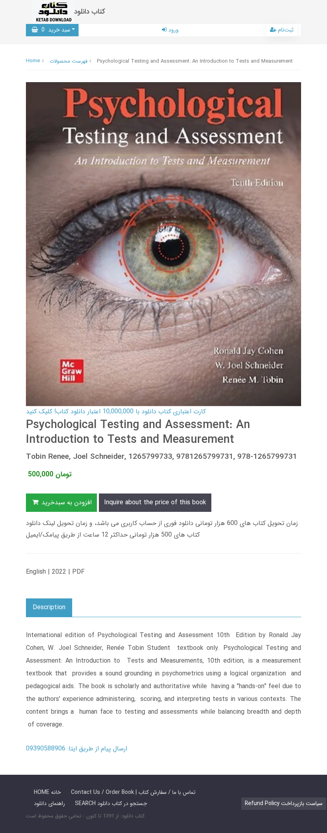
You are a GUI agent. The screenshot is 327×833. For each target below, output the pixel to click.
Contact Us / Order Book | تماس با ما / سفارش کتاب (133, 792)
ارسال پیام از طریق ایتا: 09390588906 (76, 749)
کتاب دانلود (89, 11)
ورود (173, 30)
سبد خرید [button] (54, 30)
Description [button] (49, 607)
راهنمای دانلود (49, 803)
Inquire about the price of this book (155, 502)
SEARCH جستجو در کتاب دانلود (111, 803)
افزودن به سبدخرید (65, 502)
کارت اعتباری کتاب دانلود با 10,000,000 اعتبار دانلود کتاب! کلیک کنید (116, 411)
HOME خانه (47, 792)
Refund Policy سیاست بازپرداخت (284, 803)
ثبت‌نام (285, 30)
